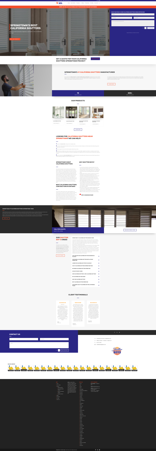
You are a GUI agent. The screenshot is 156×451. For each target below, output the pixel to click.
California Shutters (60, 387)
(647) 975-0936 (58, 231)
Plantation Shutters (60, 393)
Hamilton (81, 407)
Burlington (81, 394)
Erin (80, 401)
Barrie (80, 387)
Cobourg (81, 397)
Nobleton (81, 417)
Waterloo (81, 439)
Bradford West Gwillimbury (83, 390)
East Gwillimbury (82, 400)
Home (57, 383)
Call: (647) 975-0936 (95, 58)
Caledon (81, 396)
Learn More (111, 84)
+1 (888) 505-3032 (59, 0)
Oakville (81, 418)
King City (81, 411)
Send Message (64, 350)
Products (58, 386)
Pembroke (81, 424)
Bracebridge (81, 389)
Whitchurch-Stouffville (83, 442)
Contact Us (58, 399)
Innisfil (81, 408)
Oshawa (81, 421)
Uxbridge (81, 435)
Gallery (58, 395)
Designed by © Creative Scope (61, 449)
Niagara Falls (81, 414)
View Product (56, 123)
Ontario (81, 420)
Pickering (81, 427)
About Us (6, 218)
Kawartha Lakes (82, 410)
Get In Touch (60, 255)
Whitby (81, 441)
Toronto (81, 434)
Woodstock (81, 445)
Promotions (58, 396)
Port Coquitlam (82, 428)
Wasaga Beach (82, 438)
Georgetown (81, 403)
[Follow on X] (117, 332)
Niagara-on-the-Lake (83, 415)
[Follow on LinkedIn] (119, 332)
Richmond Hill (82, 432)
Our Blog (58, 398)
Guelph (81, 404)
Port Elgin (81, 431)
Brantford (81, 393)
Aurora (81, 386)
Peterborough (82, 425)
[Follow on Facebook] (115, 332)
